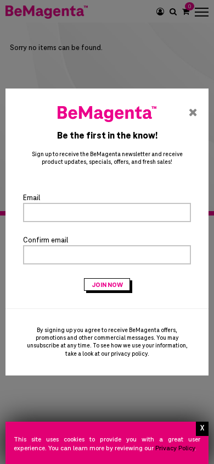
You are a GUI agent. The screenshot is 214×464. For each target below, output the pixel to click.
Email (31, 198)
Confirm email (45, 240)
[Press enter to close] (202, 429)
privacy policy (129, 354)
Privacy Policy (175, 448)
